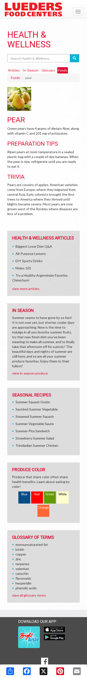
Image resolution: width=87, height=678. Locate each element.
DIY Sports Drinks (29, 261)
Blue (24, 494)
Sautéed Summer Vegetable (36, 409)
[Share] (10, 671)
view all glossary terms (29, 595)
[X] (43, 671)
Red (37, 494)
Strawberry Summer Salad (34, 438)
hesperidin (23, 583)
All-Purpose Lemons (30, 254)
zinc (18, 559)
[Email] (77, 671)
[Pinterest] (60, 671)
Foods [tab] (62, 70)
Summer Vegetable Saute (34, 424)
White (62, 494)
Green (49, 494)
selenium (22, 569)
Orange (43, 507)
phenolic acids (26, 588)
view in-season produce (30, 373)
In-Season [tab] (30, 70)
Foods (15, 78)
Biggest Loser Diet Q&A (33, 246)
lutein (19, 549)
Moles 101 (23, 268)
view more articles (25, 289)
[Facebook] (27, 671)
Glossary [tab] (48, 70)
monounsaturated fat (31, 544)
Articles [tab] (14, 70)
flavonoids (23, 578)
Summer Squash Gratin (32, 402)
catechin (22, 573)
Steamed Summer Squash (34, 416)
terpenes (22, 564)
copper (20, 554)
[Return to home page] (43, 9)
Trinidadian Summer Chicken (36, 445)
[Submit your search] (74, 58)
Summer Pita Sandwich (32, 431)
